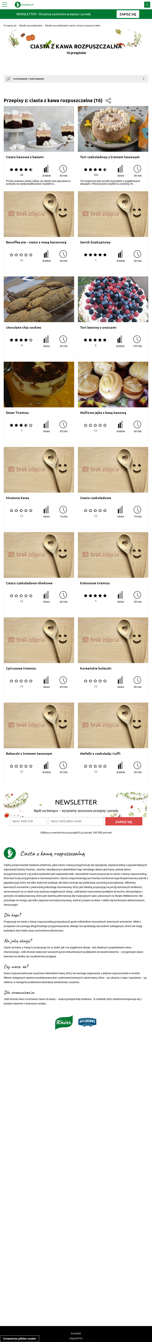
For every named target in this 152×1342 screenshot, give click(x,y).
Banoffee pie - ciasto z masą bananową (36, 242)
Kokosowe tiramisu (95, 583)
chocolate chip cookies (23, 327)
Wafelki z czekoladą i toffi (100, 753)
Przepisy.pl (10, 25)
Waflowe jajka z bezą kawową (103, 413)
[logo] (24, 5)
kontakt (76, 1333)
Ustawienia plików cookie (19, 1338)
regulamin (76, 1337)
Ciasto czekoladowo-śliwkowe (29, 583)
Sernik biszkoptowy (95, 242)
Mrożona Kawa (17, 498)
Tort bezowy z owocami (98, 327)
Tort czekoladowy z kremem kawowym (110, 157)
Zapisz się (123, 822)
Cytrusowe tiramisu (21, 668)
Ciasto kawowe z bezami (25, 157)
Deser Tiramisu (17, 413)
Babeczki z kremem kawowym (29, 753)
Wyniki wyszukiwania (30, 25)
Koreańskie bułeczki (95, 668)
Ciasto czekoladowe (95, 498)
